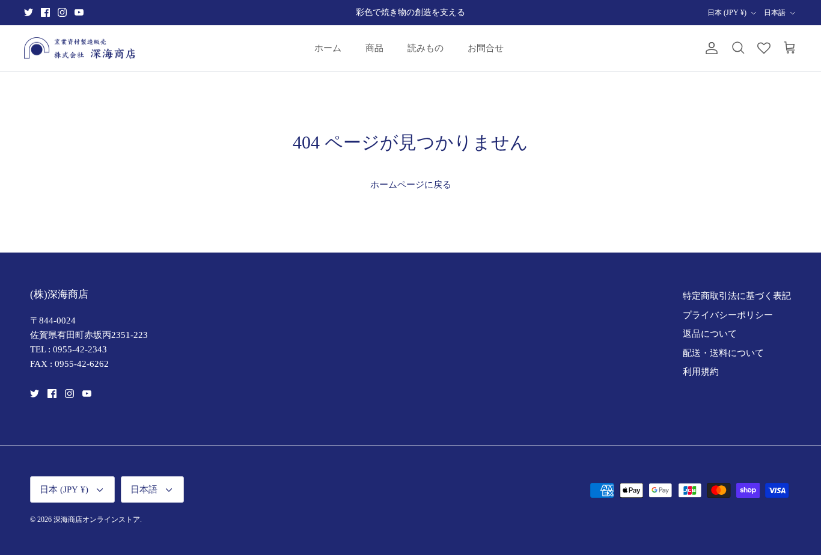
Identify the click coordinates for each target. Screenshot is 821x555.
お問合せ (486, 48)
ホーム (327, 48)
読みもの (425, 48)
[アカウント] (709, 48)
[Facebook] (45, 12)
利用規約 (701, 371)
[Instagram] (62, 12)
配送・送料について (723, 353)
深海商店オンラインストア (96, 519)
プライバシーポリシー (728, 315)
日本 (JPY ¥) (726, 12)
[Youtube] (79, 12)
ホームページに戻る (410, 184)
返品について (710, 334)
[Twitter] (28, 12)
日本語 (775, 12)
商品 (374, 48)
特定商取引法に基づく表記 (737, 296)
